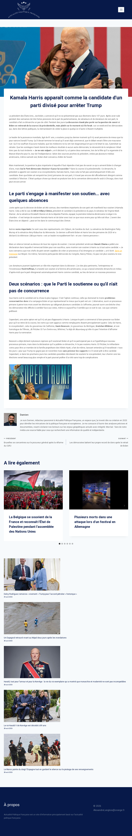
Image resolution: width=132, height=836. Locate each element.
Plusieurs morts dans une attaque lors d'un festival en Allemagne (94, 522)
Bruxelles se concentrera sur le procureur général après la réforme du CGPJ (33, 442)
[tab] (59, 544)
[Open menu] (121, 9)
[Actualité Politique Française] (24, 9)
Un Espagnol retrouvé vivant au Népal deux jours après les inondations (35, 638)
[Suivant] (124, 506)
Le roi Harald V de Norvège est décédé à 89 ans (25, 725)
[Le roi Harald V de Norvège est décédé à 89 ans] (66, 706)
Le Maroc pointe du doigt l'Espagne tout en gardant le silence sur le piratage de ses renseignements (48, 769)
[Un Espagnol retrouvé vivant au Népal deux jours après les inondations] (66, 618)
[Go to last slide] (8, 506)
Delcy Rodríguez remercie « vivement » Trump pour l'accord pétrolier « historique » (40, 594)
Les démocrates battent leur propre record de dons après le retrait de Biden (99, 442)
